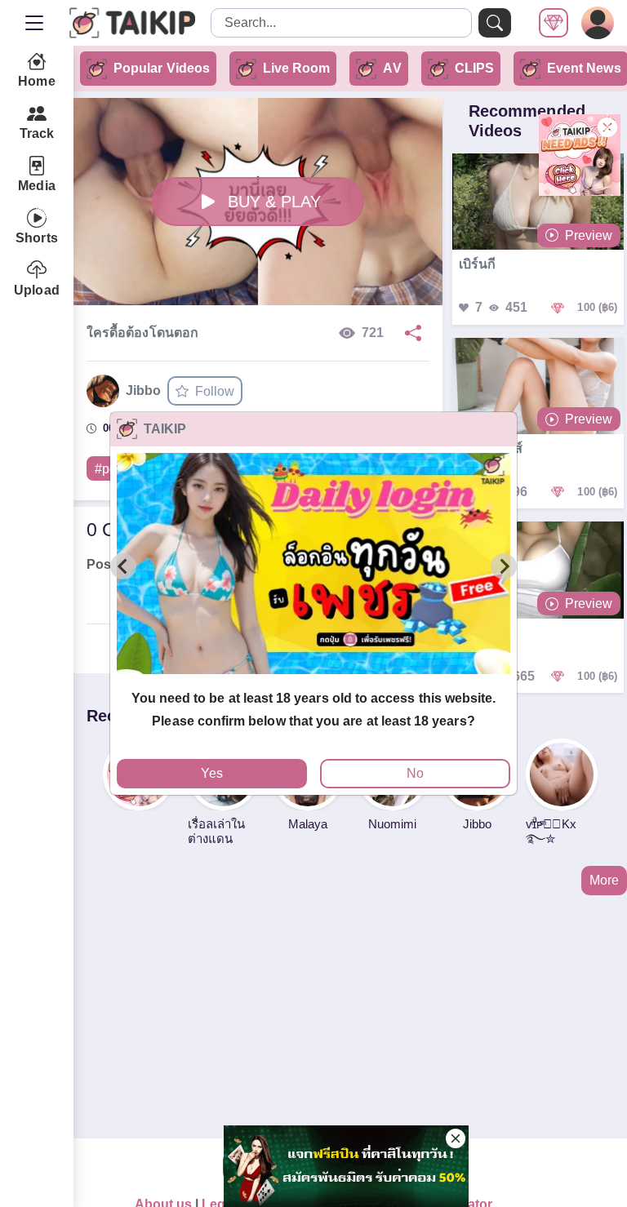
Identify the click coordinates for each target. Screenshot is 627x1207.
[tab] (313, 681)
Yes (212, 773)
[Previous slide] (123, 566)
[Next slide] (504, 566)
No (415, 773)
